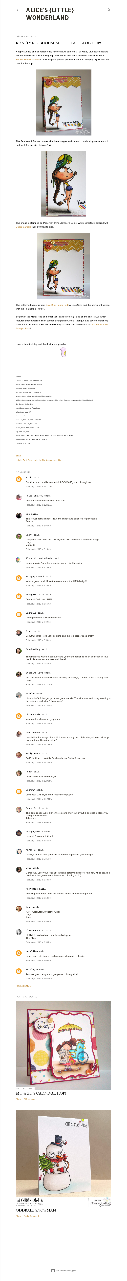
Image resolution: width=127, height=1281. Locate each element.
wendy (29, 771)
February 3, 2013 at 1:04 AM (38, 526)
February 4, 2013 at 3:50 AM (38, 921)
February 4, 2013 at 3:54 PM (38, 942)
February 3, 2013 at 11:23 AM (39, 723)
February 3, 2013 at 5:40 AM (38, 585)
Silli (29, 477)
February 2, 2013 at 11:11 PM (39, 487)
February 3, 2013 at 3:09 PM (38, 822)
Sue (28, 514)
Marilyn (30, 693)
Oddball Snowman (36, 1210)
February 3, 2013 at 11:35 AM (39, 763)
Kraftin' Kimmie (45, 460)
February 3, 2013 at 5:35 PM (38, 859)
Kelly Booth (33, 753)
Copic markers (23, 226)
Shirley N (32, 969)
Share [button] (18, 456)
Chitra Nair (33, 714)
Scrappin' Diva (35, 594)
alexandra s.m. (35, 930)
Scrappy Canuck (35, 576)
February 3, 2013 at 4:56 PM (38, 841)
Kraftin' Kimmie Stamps (28, 59)
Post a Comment (24, 986)
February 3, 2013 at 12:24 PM (39, 799)
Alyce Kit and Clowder (40, 558)
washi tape (58, 460)
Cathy (29, 535)
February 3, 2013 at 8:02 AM (38, 622)
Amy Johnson (33, 732)
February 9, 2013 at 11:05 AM (39, 979)
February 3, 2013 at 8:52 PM (38, 898)
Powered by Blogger (66, 1270)
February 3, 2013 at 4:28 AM (38, 567)
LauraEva (31, 613)
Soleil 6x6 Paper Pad (57, 305)
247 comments (30, 1099)
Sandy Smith (33, 808)
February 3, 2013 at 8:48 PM (38, 880)
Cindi (29, 631)
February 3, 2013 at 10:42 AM (39, 705)
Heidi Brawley (34, 495)
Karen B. (31, 850)
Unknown (30, 790)
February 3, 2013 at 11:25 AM (39, 744)
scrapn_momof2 (34, 831)
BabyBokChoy (33, 649)
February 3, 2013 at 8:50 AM (38, 640)
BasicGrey (27, 460)
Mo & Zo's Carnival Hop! (41, 1093)
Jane (29, 907)
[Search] (109, 9)
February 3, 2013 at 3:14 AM (38, 549)
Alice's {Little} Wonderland (50, 13)
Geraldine (32, 951)
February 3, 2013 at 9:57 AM (38, 664)
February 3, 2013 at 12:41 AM (39, 505)
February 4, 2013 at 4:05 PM (38, 960)
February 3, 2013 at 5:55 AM (38, 604)
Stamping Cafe (34, 673)
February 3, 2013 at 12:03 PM (39, 781)
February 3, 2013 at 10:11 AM (39, 684)
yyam (28, 868)
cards (35, 460)
